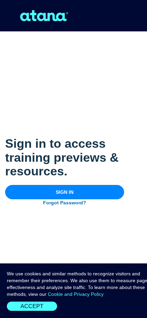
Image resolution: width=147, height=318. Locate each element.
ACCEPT (32, 306)
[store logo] (44, 15)
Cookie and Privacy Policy (76, 294)
